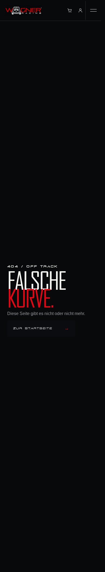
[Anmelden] (80, 10)
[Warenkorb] (69, 10)
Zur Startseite (41, 328)
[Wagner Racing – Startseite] (24, 10)
